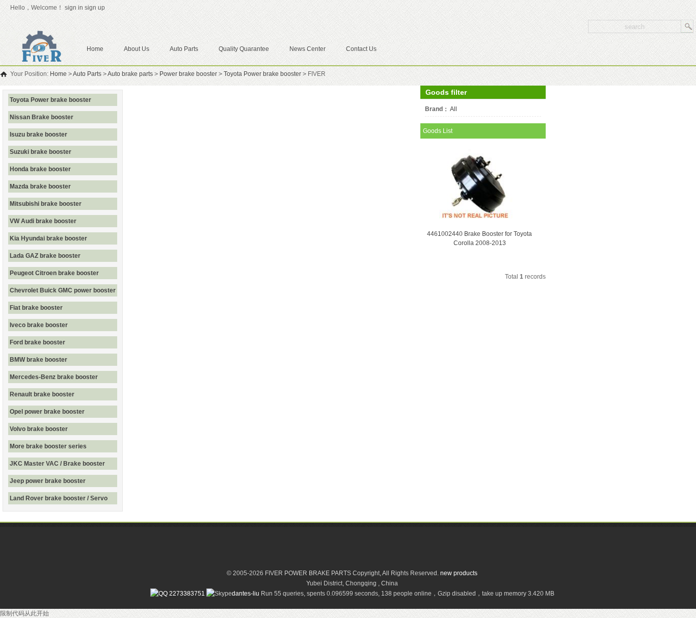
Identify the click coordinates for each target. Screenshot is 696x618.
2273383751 (186, 593)
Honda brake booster (40, 169)
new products (458, 573)
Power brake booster (188, 73)
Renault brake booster (42, 394)
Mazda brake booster (40, 186)
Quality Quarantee (244, 48)
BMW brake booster (38, 359)
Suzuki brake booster (40, 151)
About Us (136, 48)
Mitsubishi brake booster (46, 203)
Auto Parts (184, 48)
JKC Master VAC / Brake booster (57, 463)
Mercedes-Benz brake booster (54, 377)
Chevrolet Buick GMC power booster (63, 290)
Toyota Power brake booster (262, 73)
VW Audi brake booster (43, 221)
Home (95, 48)
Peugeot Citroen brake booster (54, 273)
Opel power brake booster (47, 411)
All (453, 109)
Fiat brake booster (36, 307)
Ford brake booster (37, 342)
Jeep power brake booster (48, 481)
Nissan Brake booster (41, 117)
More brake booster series (48, 446)
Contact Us (361, 48)
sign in (74, 7)
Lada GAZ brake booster (45, 255)
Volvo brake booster (39, 429)
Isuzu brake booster (38, 134)
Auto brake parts (130, 73)
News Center (307, 48)
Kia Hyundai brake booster (48, 238)
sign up (96, 7)
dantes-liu (245, 593)
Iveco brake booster (39, 325)
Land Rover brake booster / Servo (59, 498)
